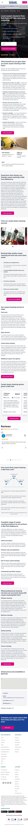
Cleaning (16, 737)
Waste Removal (18, 747)
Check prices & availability (14, 299)
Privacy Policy (3, 754)
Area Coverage (4, 769)
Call (25, 2)
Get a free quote (7, 132)
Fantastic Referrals (5, 747)
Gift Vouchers (4, 779)
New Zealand (19, 819)
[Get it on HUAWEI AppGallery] (18, 812)
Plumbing (17, 751)
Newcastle (17, 788)
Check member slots (23, 6)
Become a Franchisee (5, 772)
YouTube (10, 783)
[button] (2, 448)
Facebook (3, 783)
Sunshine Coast (18, 793)
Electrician (17, 749)
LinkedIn (8, 783)
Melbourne (17, 769)
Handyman (17, 744)
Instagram (6, 783)
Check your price (14, 418)
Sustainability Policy (5, 751)
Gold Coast (17, 786)
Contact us (3, 758)
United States (25, 819)
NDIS (2, 761)
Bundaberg (17, 779)
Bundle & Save (7, 664)
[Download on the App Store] (4, 812)
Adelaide (16, 774)
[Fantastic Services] (13, 2)
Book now (7, 727)
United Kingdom (13, 819)
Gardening (17, 740)
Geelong (16, 783)
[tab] (12, 246)
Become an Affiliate (5, 774)
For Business (3, 776)
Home (2, 737)
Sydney (16, 772)
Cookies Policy (4, 756)
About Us (3, 740)
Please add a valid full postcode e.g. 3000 (8, 40)
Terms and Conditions (5, 749)
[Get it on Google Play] (11, 812)
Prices (2, 744)
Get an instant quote (7, 376)
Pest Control (17, 742)
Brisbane (16, 776)
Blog (2, 763)
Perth (16, 790)
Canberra (17, 781)
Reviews (2, 742)
